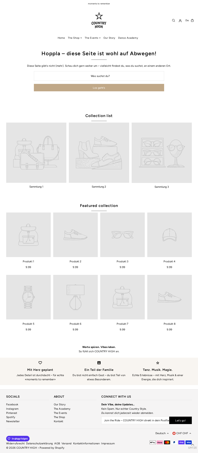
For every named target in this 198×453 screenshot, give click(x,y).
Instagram (12, 408)
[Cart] (192, 20)
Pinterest (11, 412)
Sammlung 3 (162, 186)
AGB (57, 443)
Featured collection (99, 205)
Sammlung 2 (99, 186)
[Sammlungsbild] (36, 153)
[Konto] (180, 20)
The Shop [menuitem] (73, 37)
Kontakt (58, 421)
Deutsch (160, 433)
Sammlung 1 (36, 186)
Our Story (60, 404)
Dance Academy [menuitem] (128, 37)
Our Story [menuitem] (109, 37)
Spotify (10, 417)
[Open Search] (173, 20)
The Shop (59, 417)
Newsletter (13, 421)
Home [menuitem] (61, 37)
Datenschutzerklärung (39, 443)
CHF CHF (182, 433)
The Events (60, 412)
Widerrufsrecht (15, 443)
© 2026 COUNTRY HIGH (21, 447)
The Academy (62, 408)
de (187, 20)
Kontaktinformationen (86, 443)
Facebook (12, 404)
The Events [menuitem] (91, 37)
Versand (67, 443)
